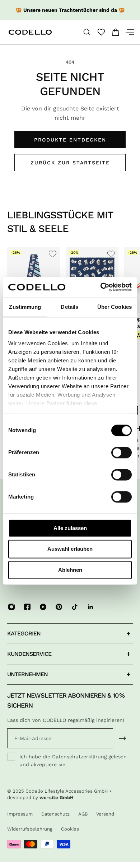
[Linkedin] (90, 607)
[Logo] (38, 32)
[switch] (121, 452)
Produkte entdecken (70, 140)
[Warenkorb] (115, 32)
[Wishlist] (101, 32)
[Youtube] (43, 607)
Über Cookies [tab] (114, 307)
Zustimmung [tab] (25, 307)
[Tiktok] (75, 607)
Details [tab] (69, 307)
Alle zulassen (70, 528)
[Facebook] (27, 607)
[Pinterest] (59, 607)
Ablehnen (70, 570)
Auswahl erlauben (70, 549)
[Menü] (127, 32)
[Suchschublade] (87, 32)
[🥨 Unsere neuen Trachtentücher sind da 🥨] (70, 10)
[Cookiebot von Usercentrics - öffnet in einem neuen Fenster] (101, 287)
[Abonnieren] (123, 738)
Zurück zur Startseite (70, 162)
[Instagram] (11, 607)
